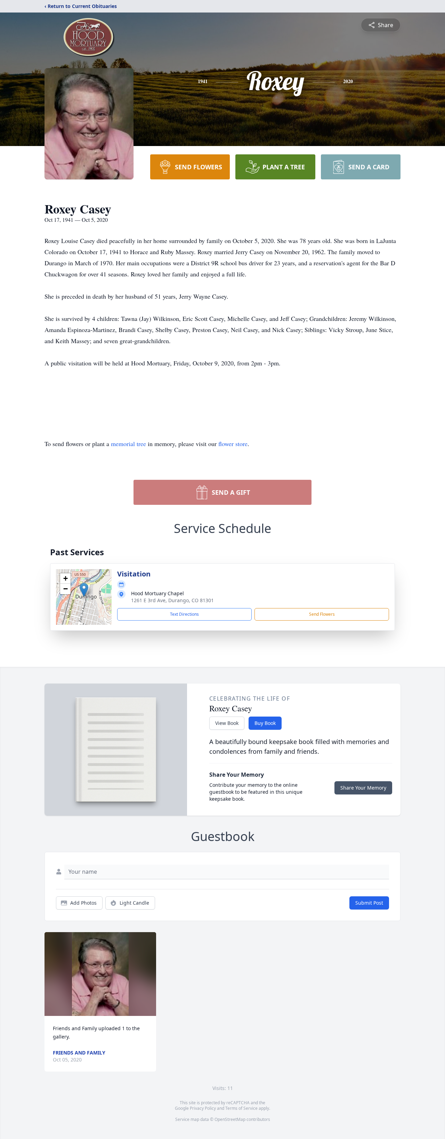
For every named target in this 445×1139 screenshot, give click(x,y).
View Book (226, 723)
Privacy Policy (203, 1108)
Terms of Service (241, 1108)
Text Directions (184, 614)
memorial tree (128, 443)
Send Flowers (322, 614)
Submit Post (369, 902)
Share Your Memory (363, 787)
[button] (84, 590)
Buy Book (265, 723)
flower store (233, 443)
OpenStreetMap (230, 1119)
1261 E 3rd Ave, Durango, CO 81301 (172, 600)
